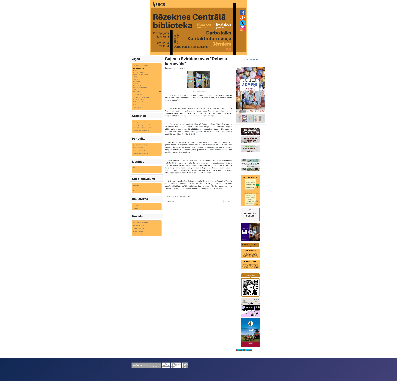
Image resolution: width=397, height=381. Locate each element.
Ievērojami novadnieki (139, 225)
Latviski (246, 59)
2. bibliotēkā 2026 (138, 148)
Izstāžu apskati (137, 80)
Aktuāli (135, 70)
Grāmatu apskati (137, 78)
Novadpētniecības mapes (140, 222)
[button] (160, 68)
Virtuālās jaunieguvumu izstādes (142, 125)
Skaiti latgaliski (137, 107)
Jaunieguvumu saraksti (139, 122)
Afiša (134, 168)
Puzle (134, 89)
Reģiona (135, 208)
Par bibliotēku (137, 81)
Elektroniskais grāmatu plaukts (142, 128)
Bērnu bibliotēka (137, 94)
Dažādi (135, 76)
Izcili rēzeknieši (137, 234)
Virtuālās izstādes (138, 171)
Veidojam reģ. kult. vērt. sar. (140, 74)
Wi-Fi (134, 188)
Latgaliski (254, 59)
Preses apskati (137, 85)
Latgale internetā (138, 231)
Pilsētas (135, 205)
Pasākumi (135, 83)
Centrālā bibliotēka (138, 68)
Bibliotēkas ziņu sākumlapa (141, 65)
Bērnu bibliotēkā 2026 (139, 151)
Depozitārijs (136, 191)
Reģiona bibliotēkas (138, 102)
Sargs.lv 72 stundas (244, 350)
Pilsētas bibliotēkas (138, 105)
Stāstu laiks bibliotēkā (139, 72)
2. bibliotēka (136, 91)
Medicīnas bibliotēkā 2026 (140, 153)
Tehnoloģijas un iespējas (140, 87)
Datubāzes (136, 185)
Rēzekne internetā (138, 228)
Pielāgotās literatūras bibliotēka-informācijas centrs (142, 98)
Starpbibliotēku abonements (141, 130)
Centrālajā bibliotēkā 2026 (140, 145)
